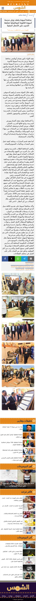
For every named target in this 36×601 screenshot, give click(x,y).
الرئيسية (31, 15)
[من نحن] (25, 4)
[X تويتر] (13, 4)
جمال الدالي (30, 54)
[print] (31, 258)
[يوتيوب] (16, 4)
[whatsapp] (18, 258)
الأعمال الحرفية (20, 269)
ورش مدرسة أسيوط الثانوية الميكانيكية (22, 266)
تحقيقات (18, 595)
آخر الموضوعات (24, 537)
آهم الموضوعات (24, 466)
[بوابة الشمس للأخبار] (19, 8)
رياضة (4, 595)
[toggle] (2, 8)
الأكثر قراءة (26, 492)
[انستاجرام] (19, 4)
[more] (27, 4)
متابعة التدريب (29, 269)
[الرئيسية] (8, 4)
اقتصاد (25, 595)
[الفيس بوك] (11, 4)
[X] (11, 258)
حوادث (10, 595)
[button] (3, 480)
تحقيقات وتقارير (22, 15)
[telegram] (24, 258)
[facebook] (5, 258)
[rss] (22, 4)
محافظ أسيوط (29, 264)
